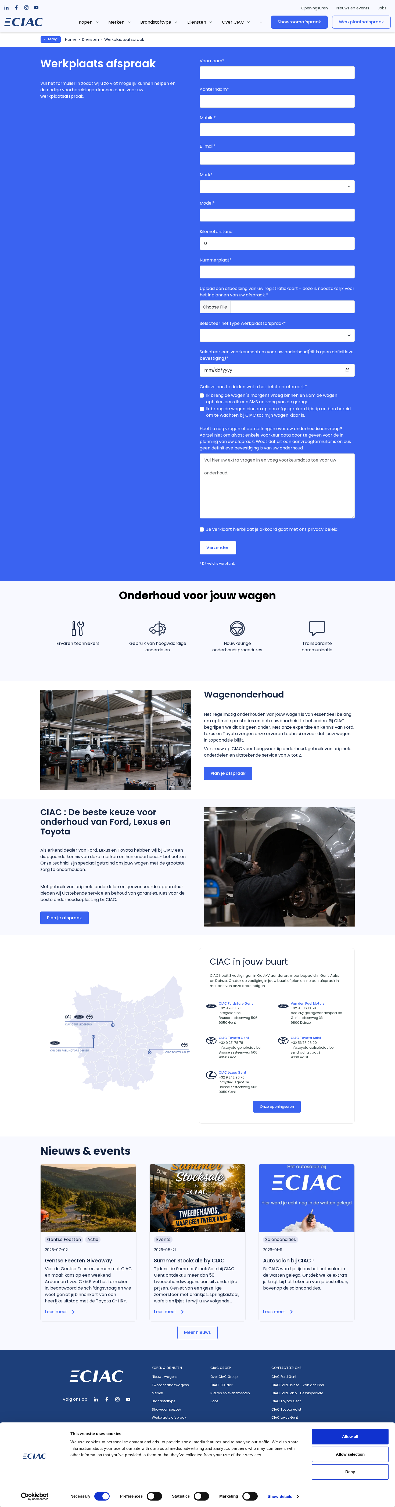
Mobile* (208, 118)
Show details (280, 1496)
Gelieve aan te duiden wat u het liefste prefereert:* (253, 387)
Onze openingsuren (277, 1106)
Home (71, 39)
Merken (116, 22)
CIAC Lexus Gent (284, 1417)
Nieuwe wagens (165, 1377)
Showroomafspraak (299, 22)
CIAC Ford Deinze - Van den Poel (297, 1385)
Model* (207, 203)
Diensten (196, 22)
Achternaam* (214, 89)
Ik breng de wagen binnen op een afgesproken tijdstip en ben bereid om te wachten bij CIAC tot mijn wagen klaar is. (278, 412)
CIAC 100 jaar (221, 1385)
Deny (350, 1471)
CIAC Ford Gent (283, 1377)
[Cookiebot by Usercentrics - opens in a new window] (34, 1497)
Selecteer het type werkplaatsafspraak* (243, 323)
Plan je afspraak (228, 773)
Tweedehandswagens (170, 1385)
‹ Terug (51, 39)
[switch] (154, 1496)
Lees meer (56, 1312)
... (261, 21)
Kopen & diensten (167, 1368)
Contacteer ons (286, 1368)
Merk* (206, 175)
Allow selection (350, 1454)
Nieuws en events (352, 8)
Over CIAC (233, 22)
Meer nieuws (197, 1332)
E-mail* (208, 146)
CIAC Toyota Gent (286, 1401)
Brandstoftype (155, 22)
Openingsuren (314, 8)
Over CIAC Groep (224, 1377)
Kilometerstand (216, 231)
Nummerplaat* (216, 260)
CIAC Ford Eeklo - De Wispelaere (297, 1393)
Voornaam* (212, 61)
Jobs (382, 8)
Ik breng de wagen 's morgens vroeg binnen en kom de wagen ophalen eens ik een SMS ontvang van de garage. (271, 398)
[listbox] (16, 7)
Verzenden (217, 547)
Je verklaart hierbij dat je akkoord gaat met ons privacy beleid (271, 529)
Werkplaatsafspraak (361, 22)
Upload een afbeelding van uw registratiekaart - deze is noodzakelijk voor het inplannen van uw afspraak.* (277, 291)
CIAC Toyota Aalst (286, 1409)
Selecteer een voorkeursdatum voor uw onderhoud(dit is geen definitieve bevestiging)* (277, 355)
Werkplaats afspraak (169, 1417)
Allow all (350, 1436)
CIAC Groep (220, 1368)
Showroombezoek (166, 1409)
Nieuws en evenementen (230, 1393)
